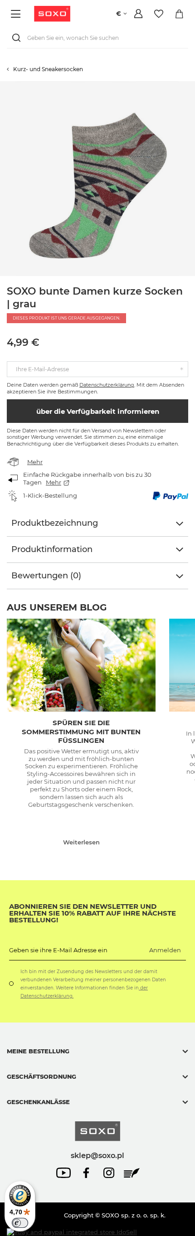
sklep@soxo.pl (97, 1155)
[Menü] (17, 14)
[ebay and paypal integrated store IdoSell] (72, 1232)
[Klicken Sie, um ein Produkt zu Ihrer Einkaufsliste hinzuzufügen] (190, 85)
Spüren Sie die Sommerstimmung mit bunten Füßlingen (81, 731)
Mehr (35, 461)
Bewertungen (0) (46, 576)
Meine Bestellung (38, 1051)
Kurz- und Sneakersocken (48, 69)
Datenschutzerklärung (106, 385)
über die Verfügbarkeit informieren (97, 411)
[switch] (20, 1223)
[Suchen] (18, 38)
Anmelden (165, 950)
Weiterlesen (81, 842)
